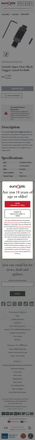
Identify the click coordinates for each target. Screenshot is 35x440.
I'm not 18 (17, 214)
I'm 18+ (17, 204)
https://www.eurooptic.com (12, 222)
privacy (26, 245)
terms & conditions (20, 247)
